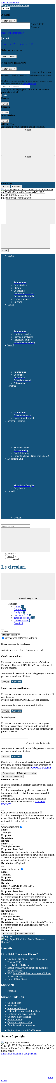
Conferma (16, 186)
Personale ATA (22, 615)
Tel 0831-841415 (20, 965)
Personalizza (8, 773)
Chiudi (5, 104)
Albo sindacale (22, 620)
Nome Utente (37, 24)
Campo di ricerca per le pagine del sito (20, 523)
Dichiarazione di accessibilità (21, 1014)
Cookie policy (14, 1002)
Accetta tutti (12, 776)
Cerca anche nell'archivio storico (21, 638)
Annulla (5, 186)
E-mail (34, 72)
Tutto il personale (24, 617)
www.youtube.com (11, 869)
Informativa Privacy (17, 1008)
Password (35, 27)
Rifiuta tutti (26, 773)
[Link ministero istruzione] (15, 5)
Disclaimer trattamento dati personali (19, 1053)
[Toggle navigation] (25, 236)
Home (10, 553)
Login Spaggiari (29, 83)
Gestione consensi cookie (19, 1022)
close (4, 250)
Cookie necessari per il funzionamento (20, 812)
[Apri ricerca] (30, 211)
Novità (10, 556)
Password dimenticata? (12, 32)
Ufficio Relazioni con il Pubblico (23, 1011)
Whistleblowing (15, 1019)
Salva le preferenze (25, 933)
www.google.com (10, 827)
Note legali (12, 1005)
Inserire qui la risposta (39, 743)
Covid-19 (18, 623)
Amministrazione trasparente (21, 1025)
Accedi (5, 8)
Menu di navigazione (28, 598)
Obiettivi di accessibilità (19, 1016)
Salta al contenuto (10, 2)
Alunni (19, 606)
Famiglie (19, 612)
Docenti (20, 609)
